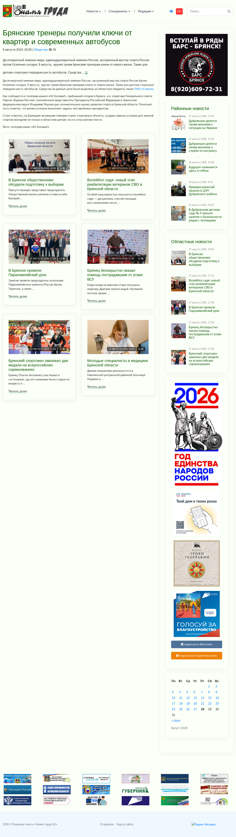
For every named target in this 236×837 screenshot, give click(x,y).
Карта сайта (125, 824)
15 (209, 697)
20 (195, 703)
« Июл (176, 720)
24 (173, 709)
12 (188, 697)
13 (195, 697)
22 (209, 703)
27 (195, 709)
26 (188, 709)
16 (217, 697)
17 (173, 703)
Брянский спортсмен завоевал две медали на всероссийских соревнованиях (38, 365)
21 (202, 703)
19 (188, 703)
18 (181, 703)
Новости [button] (92, 11)
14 (202, 697)
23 (217, 703)
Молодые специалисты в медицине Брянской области (117, 363)
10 (173, 697)
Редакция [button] (144, 11)
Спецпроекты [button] (118, 11)
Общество (41, 49)
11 (180, 697)
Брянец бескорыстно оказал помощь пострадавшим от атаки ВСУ (115, 274)
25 (181, 709)
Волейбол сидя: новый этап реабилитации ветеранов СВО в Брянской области (114, 184)
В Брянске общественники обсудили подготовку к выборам (36, 182)
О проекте (107, 824)
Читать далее (17, 206)
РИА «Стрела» (144, 88)
